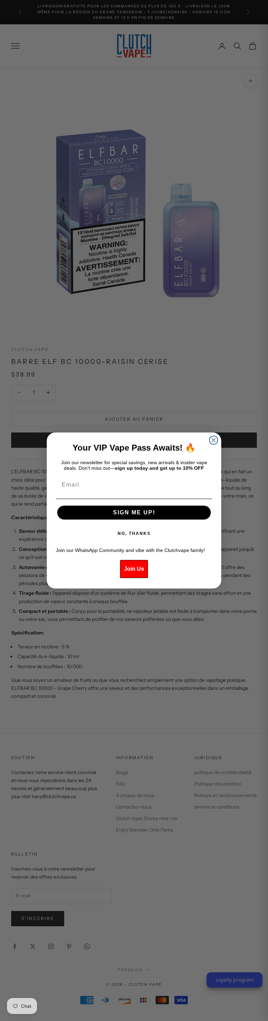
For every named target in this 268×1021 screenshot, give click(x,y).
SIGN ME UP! (134, 512)
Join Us (134, 569)
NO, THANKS (134, 533)
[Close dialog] (213, 440)
